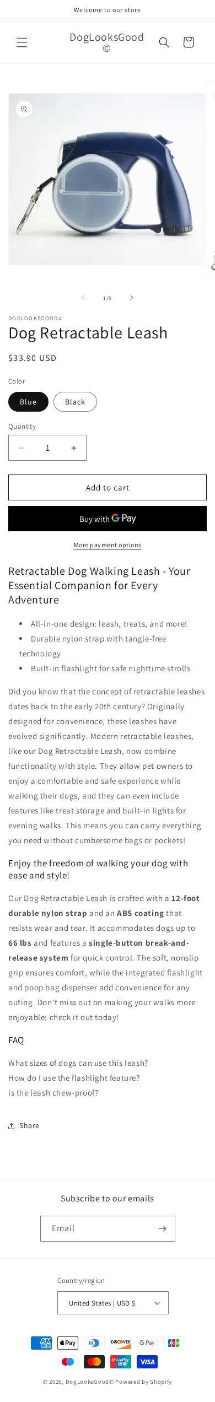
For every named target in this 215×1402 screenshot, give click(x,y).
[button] (22, 42)
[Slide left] (83, 297)
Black (75, 402)
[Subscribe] (162, 1229)
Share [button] (29, 1125)
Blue (28, 402)
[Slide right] (132, 297)
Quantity (22, 426)
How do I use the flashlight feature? (74, 1077)
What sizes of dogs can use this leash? (78, 1063)
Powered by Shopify (143, 1381)
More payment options (108, 545)
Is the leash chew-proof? (53, 1092)
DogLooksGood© (90, 1381)
